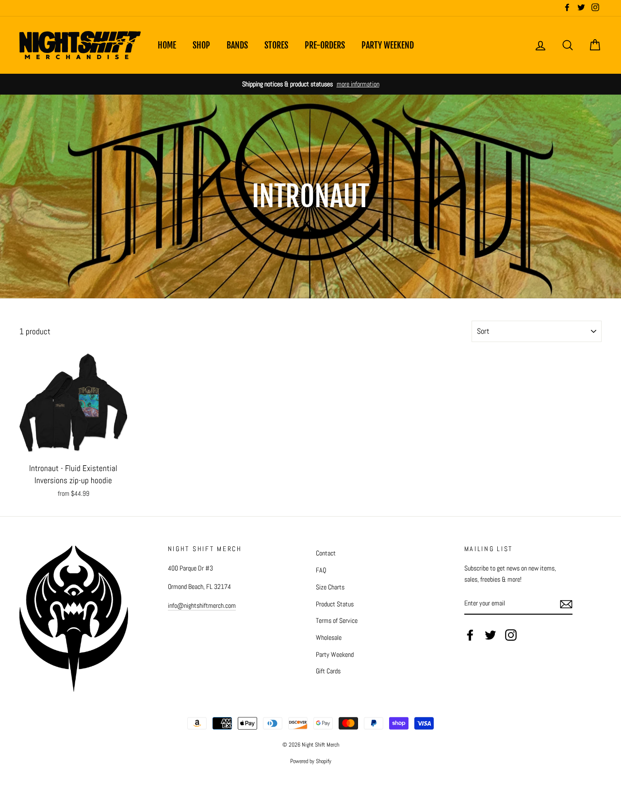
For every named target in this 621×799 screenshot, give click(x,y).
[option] (310, 84)
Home (167, 45)
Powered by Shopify (310, 761)
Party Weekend (387, 45)
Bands (237, 45)
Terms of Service (337, 620)
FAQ (321, 570)
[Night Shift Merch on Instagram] (511, 635)
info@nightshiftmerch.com (202, 605)
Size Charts (330, 587)
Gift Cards (328, 671)
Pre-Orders (325, 45)
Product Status (335, 604)
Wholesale (329, 637)
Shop (201, 45)
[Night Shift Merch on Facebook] (470, 635)
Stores (276, 45)
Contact (326, 553)
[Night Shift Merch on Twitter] (490, 635)
